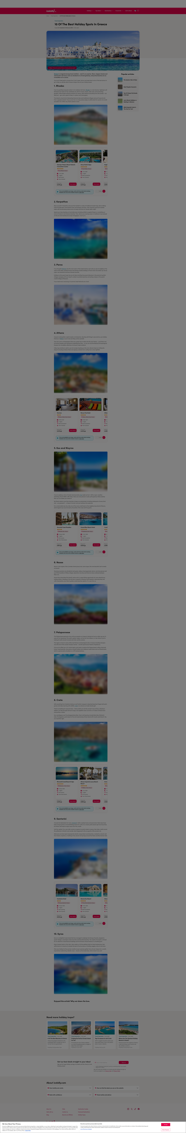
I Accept (165, 1124)
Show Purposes (165, 1129)
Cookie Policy (28, 1130)
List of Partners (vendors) (86, 1129)
